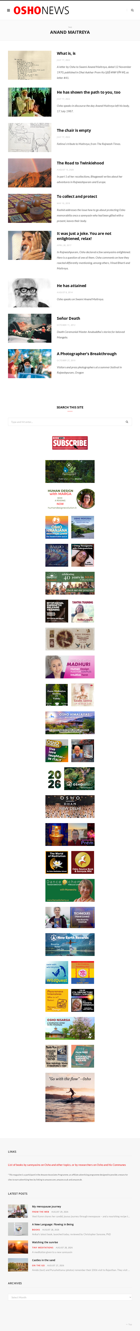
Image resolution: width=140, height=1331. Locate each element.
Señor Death (68, 318)
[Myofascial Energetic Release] (82, 1066)
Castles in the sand (43, 1260)
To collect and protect (77, 196)
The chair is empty (74, 130)
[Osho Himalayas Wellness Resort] (70, 733)
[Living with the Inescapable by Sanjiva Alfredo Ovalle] (82, 761)
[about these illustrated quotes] (70, 1121)
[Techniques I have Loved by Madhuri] (70, 927)
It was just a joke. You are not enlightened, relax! (84, 236)
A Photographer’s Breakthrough (86, 353)
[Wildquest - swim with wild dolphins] (56, 982)
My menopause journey (46, 1206)
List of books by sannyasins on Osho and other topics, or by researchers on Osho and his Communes (67, 1164)
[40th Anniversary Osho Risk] (70, 593)
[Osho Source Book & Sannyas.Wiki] (82, 872)
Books (36, 1229)
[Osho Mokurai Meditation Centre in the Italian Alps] (82, 537)
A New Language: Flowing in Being (53, 1224)
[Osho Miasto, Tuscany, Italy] (70, 789)
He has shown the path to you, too (88, 92)
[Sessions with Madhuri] (70, 677)
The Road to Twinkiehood (80, 163)
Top (130, 1324)
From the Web (40, 1211)
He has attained (71, 285)
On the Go (38, 1265)
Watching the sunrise (45, 1242)
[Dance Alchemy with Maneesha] (70, 900)
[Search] (130, 10)
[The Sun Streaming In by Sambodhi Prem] (70, 844)
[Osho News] (42, 10)
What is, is (66, 53)
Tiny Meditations (42, 1247)
